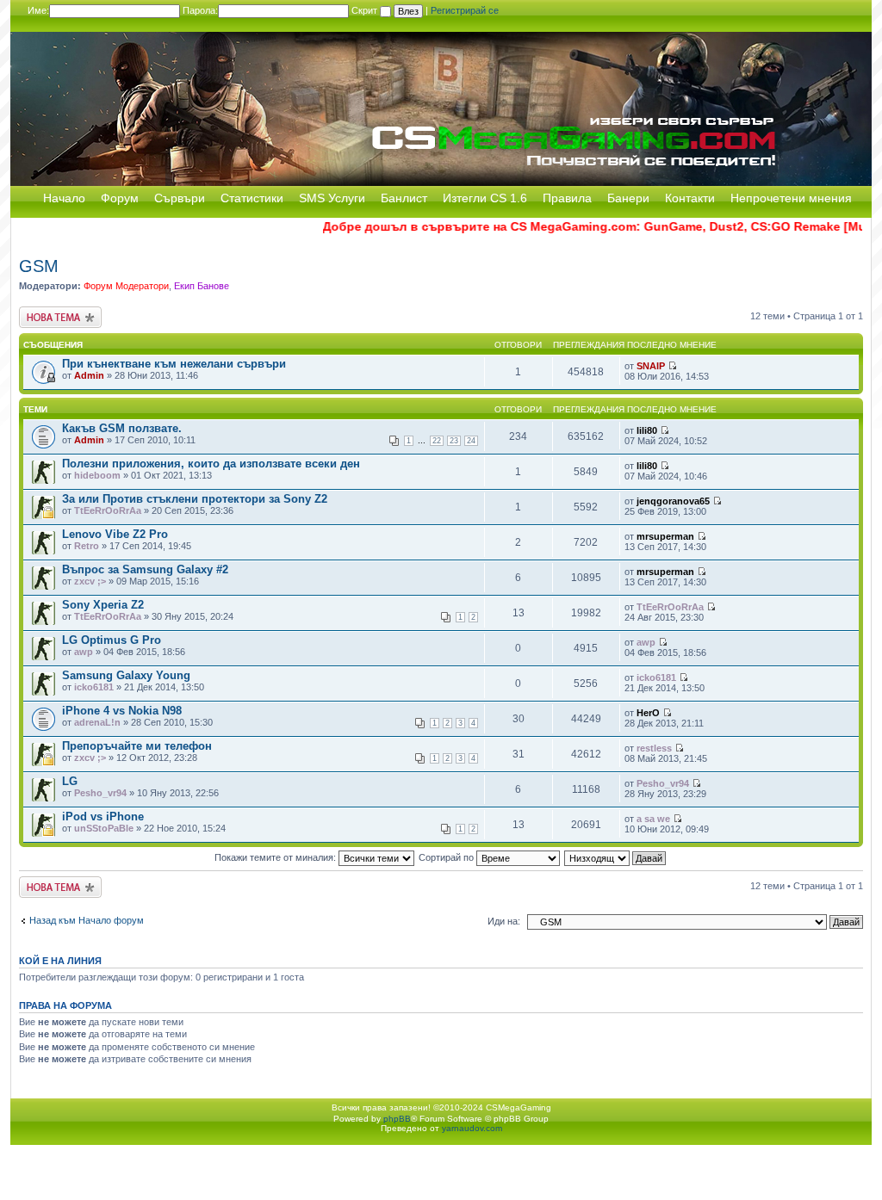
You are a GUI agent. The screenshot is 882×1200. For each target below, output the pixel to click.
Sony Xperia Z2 (103, 604)
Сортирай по (447, 857)
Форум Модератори (126, 286)
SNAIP (651, 366)
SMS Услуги (332, 198)
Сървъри (179, 198)
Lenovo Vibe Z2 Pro (115, 534)
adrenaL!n (97, 722)
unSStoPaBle (104, 828)
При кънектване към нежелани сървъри (174, 363)
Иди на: (504, 921)
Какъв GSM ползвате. (122, 428)
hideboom (97, 475)
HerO (648, 713)
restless (654, 748)
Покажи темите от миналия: (276, 857)
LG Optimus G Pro (111, 640)
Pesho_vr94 (100, 793)
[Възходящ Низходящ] (616, 857)
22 (436, 440)
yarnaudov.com (472, 1128)
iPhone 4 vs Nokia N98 (122, 710)
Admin (89, 375)
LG (70, 781)
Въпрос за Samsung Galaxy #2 (145, 569)
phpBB (397, 1118)
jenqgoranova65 (673, 501)
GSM (39, 266)
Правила (567, 198)
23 (454, 440)
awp (83, 651)
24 (471, 440)
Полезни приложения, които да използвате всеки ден (211, 463)
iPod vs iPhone (103, 816)
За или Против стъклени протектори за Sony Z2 (194, 498)
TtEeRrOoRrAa (107, 510)
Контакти (690, 198)
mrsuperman (665, 536)
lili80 (647, 430)
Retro (86, 546)
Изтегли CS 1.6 (485, 198)
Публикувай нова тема (57, 316)
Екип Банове (201, 286)
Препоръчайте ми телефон (137, 745)
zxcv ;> (90, 581)
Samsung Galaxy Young (126, 675)
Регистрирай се (465, 10)
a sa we (653, 818)
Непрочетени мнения (791, 198)
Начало (64, 198)
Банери (628, 198)
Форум (120, 198)
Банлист (404, 198)
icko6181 (94, 687)
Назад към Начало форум (86, 920)
